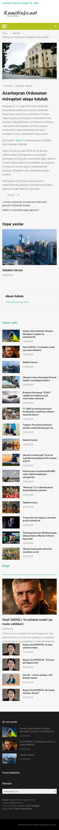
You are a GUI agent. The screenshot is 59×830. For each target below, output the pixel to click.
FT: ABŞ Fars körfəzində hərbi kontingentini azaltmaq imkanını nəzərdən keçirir (38, 412)
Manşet (29, 85)
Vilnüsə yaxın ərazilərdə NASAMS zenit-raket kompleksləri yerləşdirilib (39, 474)
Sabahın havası (30, 362)
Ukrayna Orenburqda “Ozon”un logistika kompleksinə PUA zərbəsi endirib (40, 458)
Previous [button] (4, 258)
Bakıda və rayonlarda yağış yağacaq (19, 209)
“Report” (19, 140)
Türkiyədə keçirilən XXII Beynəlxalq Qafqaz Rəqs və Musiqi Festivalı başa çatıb (40, 536)
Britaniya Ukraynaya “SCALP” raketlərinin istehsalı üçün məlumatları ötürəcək (37, 395)
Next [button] (55, 258)
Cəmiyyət (19, 85)
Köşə (6, 566)
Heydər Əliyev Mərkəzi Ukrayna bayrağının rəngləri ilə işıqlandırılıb (38, 334)
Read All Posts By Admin (17, 302)
